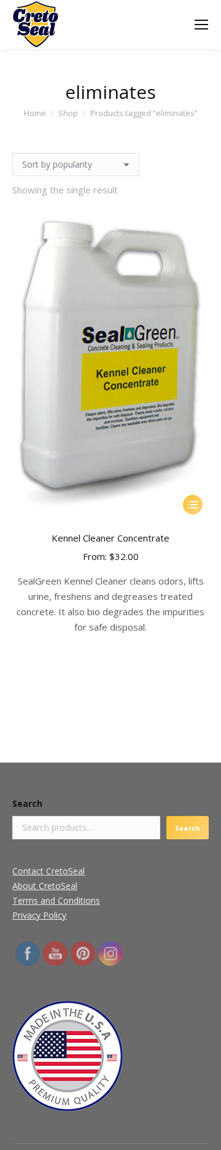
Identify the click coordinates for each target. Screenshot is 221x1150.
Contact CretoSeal (48, 871)
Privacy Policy (39, 915)
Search (27, 803)
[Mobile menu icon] (201, 24)
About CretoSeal (44, 886)
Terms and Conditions (56, 900)
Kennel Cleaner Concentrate (110, 538)
